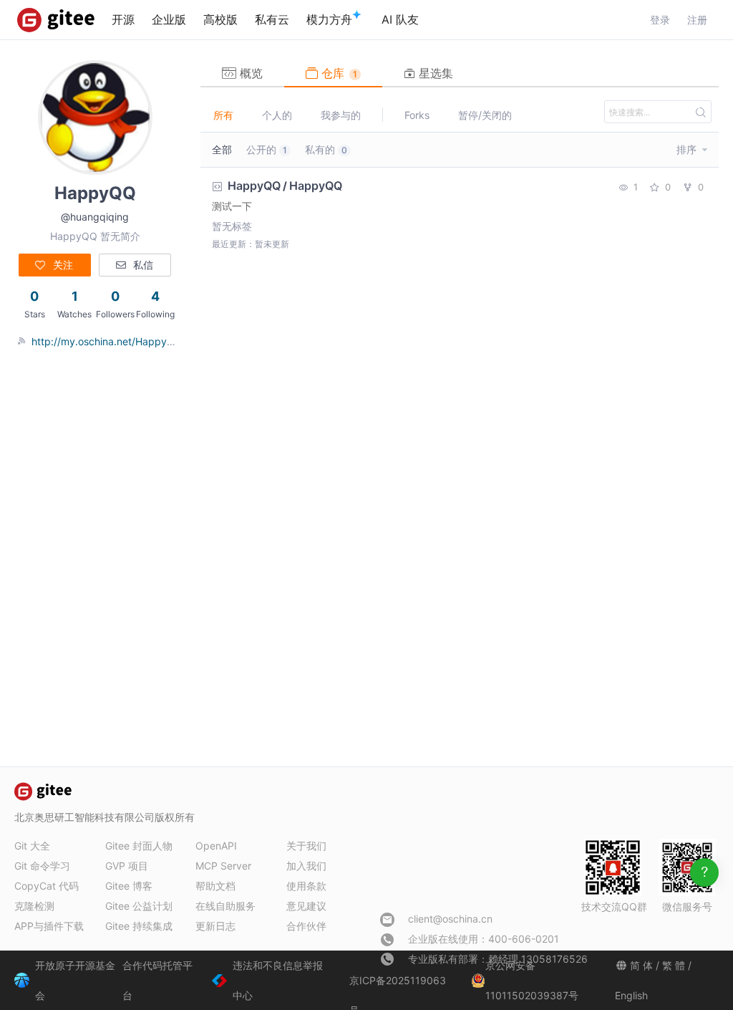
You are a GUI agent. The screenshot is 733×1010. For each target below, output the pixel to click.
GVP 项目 (126, 866)
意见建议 (306, 906)
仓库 (337, 73)
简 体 (641, 965)
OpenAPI (216, 846)
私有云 (272, 19)
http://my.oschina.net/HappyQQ (107, 341)
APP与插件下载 (49, 926)
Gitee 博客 (128, 886)
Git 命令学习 (42, 866)
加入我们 (306, 866)
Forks (416, 115)
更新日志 (215, 926)
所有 (223, 115)
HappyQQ (254, 185)
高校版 (220, 19)
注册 (697, 20)
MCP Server (223, 866)
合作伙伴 (306, 926)
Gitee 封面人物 (139, 846)
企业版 (169, 19)
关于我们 (306, 846)
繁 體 (673, 965)
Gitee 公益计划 (139, 906)
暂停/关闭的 (485, 115)
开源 (123, 19)
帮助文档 (215, 886)
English (631, 995)
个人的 (277, 115)
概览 (249, 73)
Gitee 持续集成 (139, 926)
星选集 (434, 73)
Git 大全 (32, 846)
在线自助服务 (225, 906)
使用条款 (306, 886)
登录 (660, 20)
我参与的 (341, 115)
